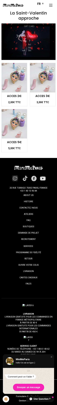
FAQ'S (28, 283)
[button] (51, 356)
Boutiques (28, 226)
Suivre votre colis (28, 265)
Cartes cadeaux (28, 277)
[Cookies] (6, 399)
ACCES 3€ (42, 96)
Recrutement (28, 239)
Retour (28, 258)
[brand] (14, 5)
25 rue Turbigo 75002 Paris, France (29, 187)
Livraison (28, 271)
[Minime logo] (28, 167)
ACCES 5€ (14, 142)
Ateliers (28, 214)
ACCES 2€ (14, 96)
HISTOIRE (28, 201)
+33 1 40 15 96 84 (28, 190)
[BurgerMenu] (50, 5)
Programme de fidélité (28, 252)
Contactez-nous (28, 207)
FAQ (29, 220)
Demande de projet (28, 232)
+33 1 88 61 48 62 (41, 348)
